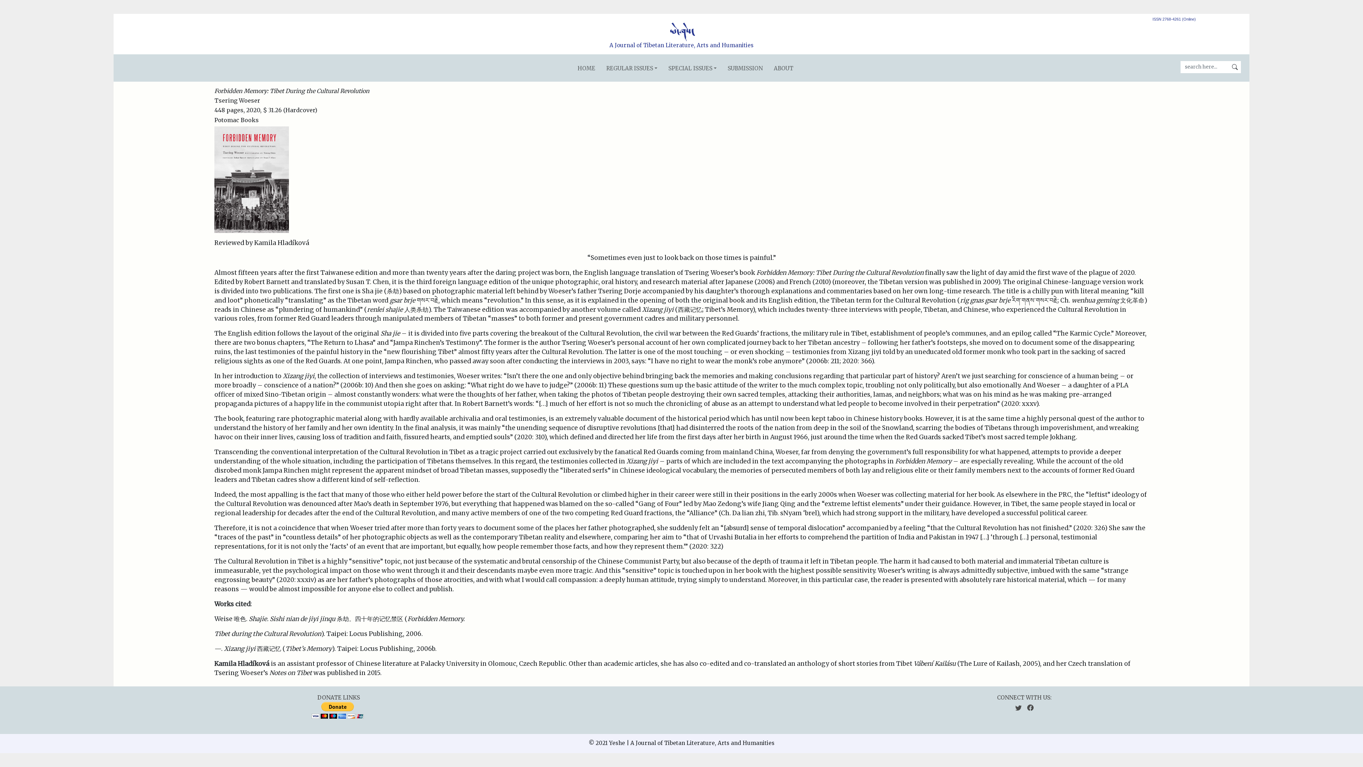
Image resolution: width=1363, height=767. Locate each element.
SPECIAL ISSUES (690, 68)
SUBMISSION (745, 68)
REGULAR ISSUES (629, 68)
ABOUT (783, 68)
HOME (586, 68)
